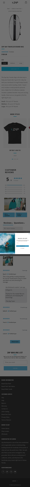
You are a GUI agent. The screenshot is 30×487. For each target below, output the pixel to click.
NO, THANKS (22, 248)
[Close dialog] (29, 233)
